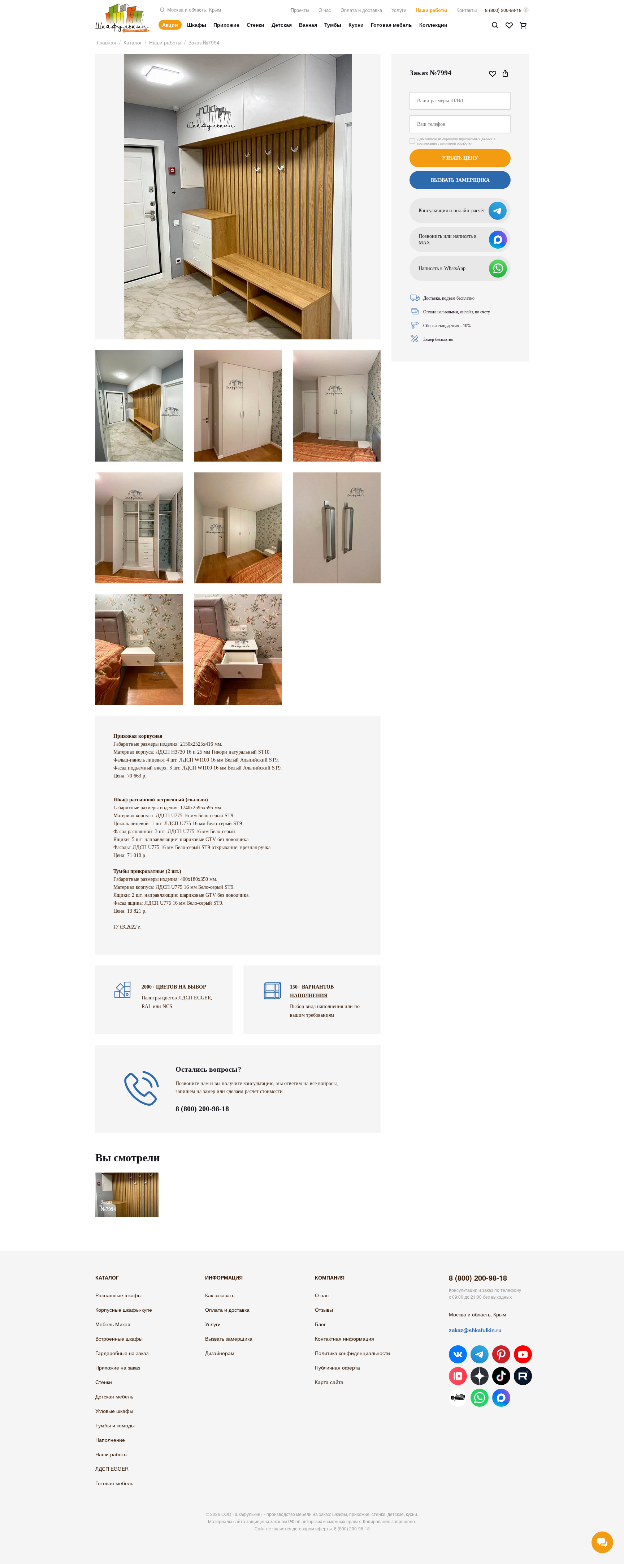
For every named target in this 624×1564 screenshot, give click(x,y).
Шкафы (196, 24)
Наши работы (431, 10)
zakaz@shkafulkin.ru (475, 1330)
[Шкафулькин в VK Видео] (458, 1376)
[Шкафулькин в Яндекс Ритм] (458, 1398)
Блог (320, 1324)
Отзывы (324, 1309)
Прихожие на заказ (117, 1367)
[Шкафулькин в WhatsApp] (480, 1398)
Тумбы (332, 24)
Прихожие (226, 24)
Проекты (300, 10)
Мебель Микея (112, 1324)
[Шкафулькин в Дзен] (480, 1376)
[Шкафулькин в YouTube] (523, 1354)
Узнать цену (460, 158)
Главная (106, 42)
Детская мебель (114, 1396)
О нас (324, 10)
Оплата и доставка (361, 10)
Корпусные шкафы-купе (123, 1309)
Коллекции (433, 24)
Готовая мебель (391, 24)
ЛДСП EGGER (112, 1468)
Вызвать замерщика (228, 1338)
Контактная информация (344, 1338)
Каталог (133, 42)
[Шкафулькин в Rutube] (523, 1376)
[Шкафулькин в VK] (458, 1354)
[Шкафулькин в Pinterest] (501, 1354)
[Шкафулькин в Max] (501, 1398)
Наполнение (110, 1439)
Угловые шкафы (114, 1410)
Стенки (255, 24)
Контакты (466, 10)
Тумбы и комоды (115, 1425)
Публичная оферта (337, 1367)
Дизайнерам (219, 1353)
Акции (170, 24)
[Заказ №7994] (127, 1176)
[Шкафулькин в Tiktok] (501, 1376)
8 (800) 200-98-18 (503, 10)
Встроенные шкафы (119, 1338)
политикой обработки (456, 143)
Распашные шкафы (118, 1295)
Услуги (398, 10)
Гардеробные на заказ (121, 1353)
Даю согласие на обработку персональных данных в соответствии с (456, 141)
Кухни (356, 24)
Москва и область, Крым (193, 9)
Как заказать (219, 1295)
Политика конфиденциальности (352, 1353)
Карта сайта (329, 1381)
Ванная (308, 24)
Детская (282, 24)
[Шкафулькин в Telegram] (480, 1354)
